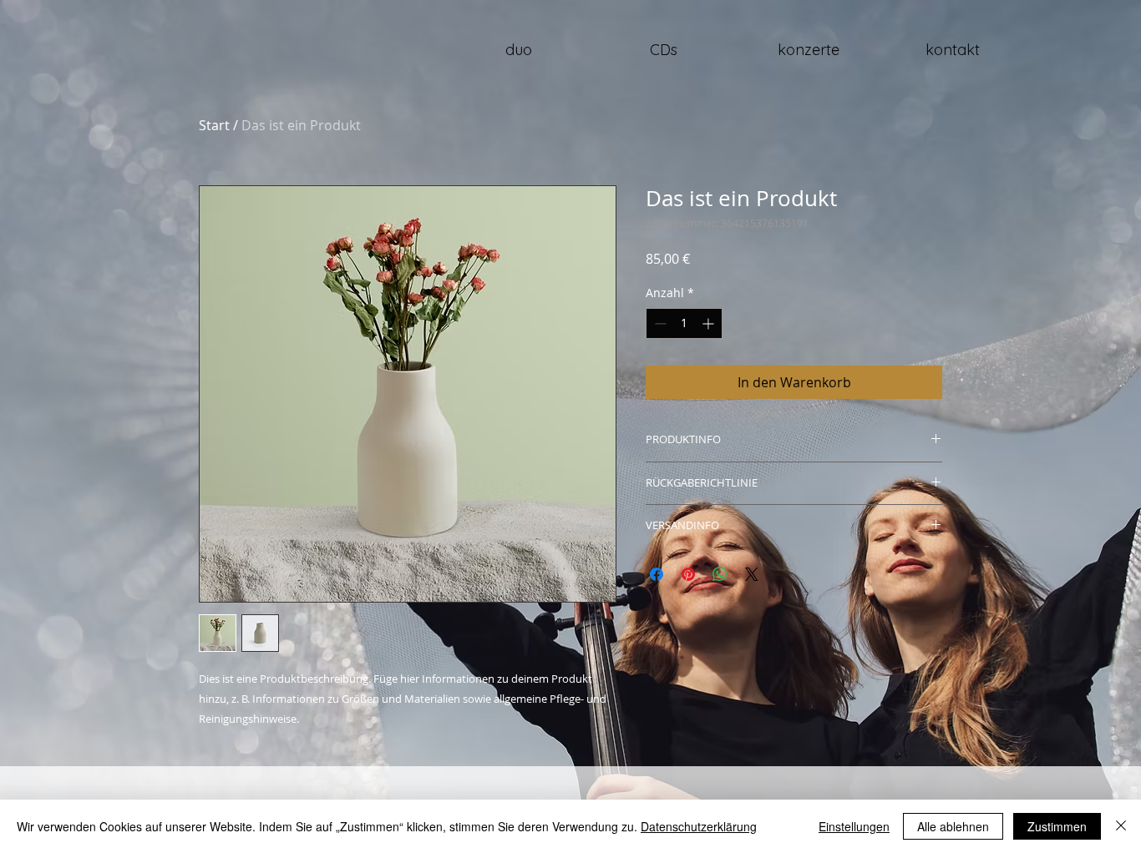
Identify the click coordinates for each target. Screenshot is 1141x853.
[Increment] (709, 323)
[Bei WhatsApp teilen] (720, 574)
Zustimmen (1057, 826)
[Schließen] (1121, 826)
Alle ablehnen (953, 826)
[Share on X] (752, 574)
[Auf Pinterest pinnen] (688, 574)
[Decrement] (658, 323)
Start (214, 125)
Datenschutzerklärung (699, 826)
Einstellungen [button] (854, 826)
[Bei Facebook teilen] (657, 574)
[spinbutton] (684, 323)
